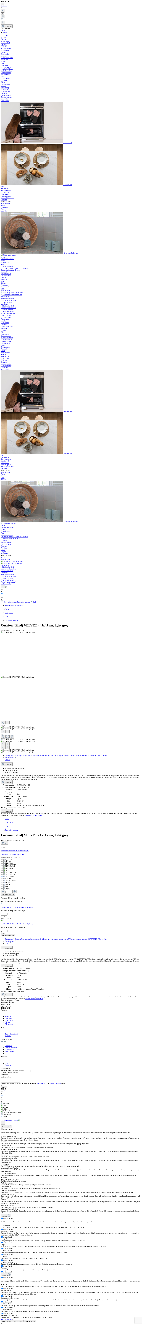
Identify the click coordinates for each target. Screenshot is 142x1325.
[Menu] (2, 4)
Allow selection (17, 1321)
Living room (9, 1020)
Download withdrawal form (34, 815)
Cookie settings (6, 1321)
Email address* (6, 1070)
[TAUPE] (6, 887)
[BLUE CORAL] (9, 864)
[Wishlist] (2, 20)
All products (9, 1024)
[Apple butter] (8, 860)
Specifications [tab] (10, 758)
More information (6, 1319)
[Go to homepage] (5, 2)
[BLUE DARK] (9, 866)
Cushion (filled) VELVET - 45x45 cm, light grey (17, 907)
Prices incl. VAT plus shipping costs (12, 854)
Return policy (9, 1051)
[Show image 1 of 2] (1, 725)
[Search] (3, 10)
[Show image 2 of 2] (4, 725)
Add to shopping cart (8, 894)
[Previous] (3, 722)
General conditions (11, 1048)
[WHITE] (6, 889)
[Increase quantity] (14, 891)
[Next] (7, 722)
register (5, 32)
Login (3, 30)
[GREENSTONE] (9, 872)
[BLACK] (7, 862)
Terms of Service (55, 1083)
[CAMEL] (7, 870)
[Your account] (3, 22)
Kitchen (7, 1022)
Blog (6, 1063)
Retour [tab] (7, 760)
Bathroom (8, 1018)
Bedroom (8, 1016)
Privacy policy (9, 1049)
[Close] (1, 734)
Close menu (8, 27)
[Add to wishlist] (4, 843)
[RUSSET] (7, 883)
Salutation (4, 1073)
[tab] (56, 755)
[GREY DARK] (9, 874)
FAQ (6, 1053)
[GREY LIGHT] (9, 876)
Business (4, 6)
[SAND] (6, 885)
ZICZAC (8, 1036)
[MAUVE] (7, 878)
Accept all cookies (29, 1321)
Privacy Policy (41, 1083)
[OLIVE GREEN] (9, 880)
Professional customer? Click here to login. (15, 851)
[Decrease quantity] (3, 891)
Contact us (8, 1046)
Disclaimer (4, 1120)
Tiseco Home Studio (11, 1034)
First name (4, 1075)
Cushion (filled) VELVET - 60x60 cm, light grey (17, 924)
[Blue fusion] (8, 868)
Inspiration (8, 1065)
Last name (4, 1077)
